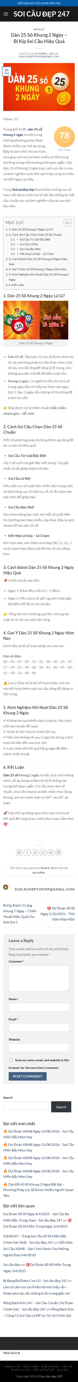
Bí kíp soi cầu (21, 1369)
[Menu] (5, 13)
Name (14, 999)
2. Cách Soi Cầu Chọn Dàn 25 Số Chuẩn (35, 234)
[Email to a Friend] (43, 852)
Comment (16, 961)
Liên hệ (67, 1366)
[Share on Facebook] (27, 852)
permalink (38, 872)
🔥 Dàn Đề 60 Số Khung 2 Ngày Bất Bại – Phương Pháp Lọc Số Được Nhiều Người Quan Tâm (38, 1189)
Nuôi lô (39, 29)
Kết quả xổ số (43, 1369)
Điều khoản (50, 1366)
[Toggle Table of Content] (65, 223)
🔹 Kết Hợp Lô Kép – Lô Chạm (35, 254)
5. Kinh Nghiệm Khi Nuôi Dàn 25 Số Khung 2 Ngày (39, 276)
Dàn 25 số (10, 775)
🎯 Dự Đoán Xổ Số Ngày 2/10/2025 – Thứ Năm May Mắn (58, 913)
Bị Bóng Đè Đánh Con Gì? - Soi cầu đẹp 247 (35, 1280)
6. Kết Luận (16, 285)
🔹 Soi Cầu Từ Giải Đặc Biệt (33, 239)
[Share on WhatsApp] (19, 852)
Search (8, 1097)
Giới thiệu (31, 1366)
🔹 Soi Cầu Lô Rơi (27, 244)
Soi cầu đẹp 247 (42, 13)
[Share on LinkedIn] (58, 852)
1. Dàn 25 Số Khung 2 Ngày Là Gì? (31, 229)
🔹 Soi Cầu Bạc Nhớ (28, 249)
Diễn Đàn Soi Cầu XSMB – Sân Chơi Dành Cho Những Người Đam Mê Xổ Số (38, 1248)
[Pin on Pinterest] (50, 852)
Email (13, 1019)
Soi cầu (62, 1369)
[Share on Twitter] (35, 852)
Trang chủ (12, 1366)
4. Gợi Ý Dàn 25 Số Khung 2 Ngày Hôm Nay (38, 269)
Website (14, 1039)
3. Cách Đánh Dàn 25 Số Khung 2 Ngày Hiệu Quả (38, 261)
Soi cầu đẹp (11, 1264)
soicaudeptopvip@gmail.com (39, 56)
